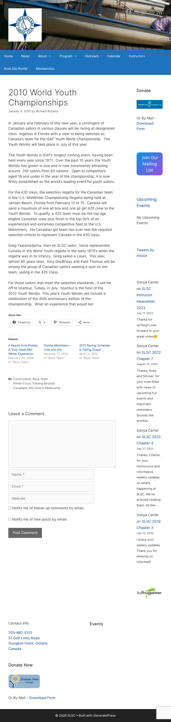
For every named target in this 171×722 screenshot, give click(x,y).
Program (66, 56)
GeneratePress (104, 715)
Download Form (42, 698)
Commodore (22, 379)
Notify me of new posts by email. (39, 519)
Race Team (40, 379)
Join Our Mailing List (149, 164)
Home (8, 56)
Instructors (137, 56)
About (42, 56)
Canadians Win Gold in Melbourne (36, 388)
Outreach (92, 56)
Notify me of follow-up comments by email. (48, 508)
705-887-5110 (20, 633)
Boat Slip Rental (16, 69)
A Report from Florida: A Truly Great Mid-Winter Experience (23, 349)
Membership (45, 69)
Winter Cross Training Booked (34, 383)
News (25, 56)
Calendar (114, 56)
